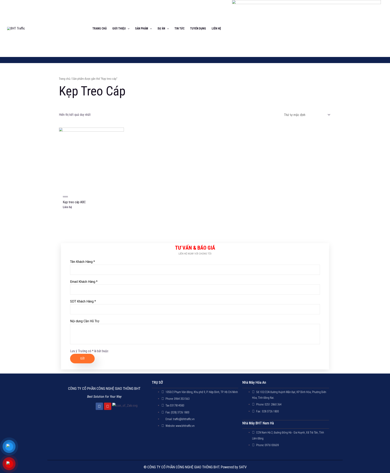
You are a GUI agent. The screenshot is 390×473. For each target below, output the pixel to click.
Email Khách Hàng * (84, 282)
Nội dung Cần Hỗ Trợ (84, 321)
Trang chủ (64, 79)
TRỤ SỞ (157, 382)
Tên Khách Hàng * (82, 262)
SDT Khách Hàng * (83, 301)
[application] (127, 28)
